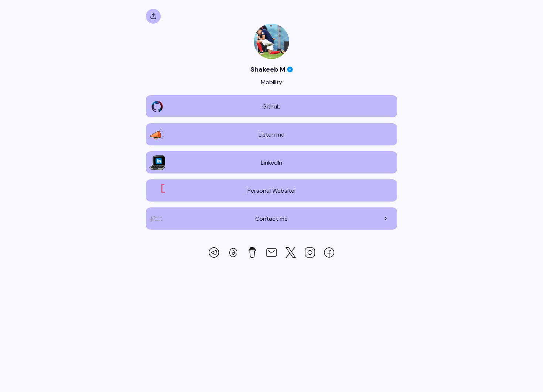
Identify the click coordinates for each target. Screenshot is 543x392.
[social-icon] (214, 253)
